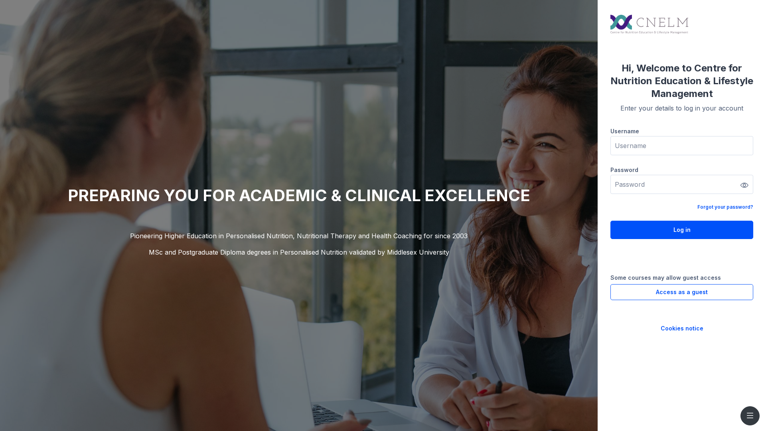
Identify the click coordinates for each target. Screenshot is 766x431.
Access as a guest (682, 292)
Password (624, 169)
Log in (682, 229)
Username (624, 131)
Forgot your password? (725, 207)
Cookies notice (682, 328)
